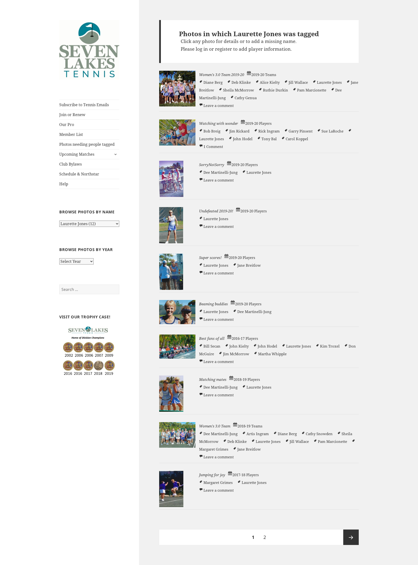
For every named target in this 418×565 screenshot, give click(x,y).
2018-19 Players (247, 379)
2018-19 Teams (250, 426)
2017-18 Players (245, 474)
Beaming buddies (213, 303)
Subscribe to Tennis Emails (84, 104)
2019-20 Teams (263, 74)
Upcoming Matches (76, 154)
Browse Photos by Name (86, 212)
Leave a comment (218, 105)
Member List (71, 134)
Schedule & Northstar (79, 174)
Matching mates (212, 379)
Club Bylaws (70, 164)
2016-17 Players (245, 338)
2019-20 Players (258, 123)
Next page (351, 537)
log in (202, 49)
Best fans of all (211, 338)
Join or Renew (72, 114)
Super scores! (210, 257)
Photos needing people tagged (87, 144)
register (223, 49)
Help (63, 184)
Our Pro (66, 124)
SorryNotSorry (211, 164)
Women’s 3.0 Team (214, 426)
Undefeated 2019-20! (216, 211)
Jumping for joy (212, 474)
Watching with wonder (218, 123)
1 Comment (213, 146)
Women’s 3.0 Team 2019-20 (221, 74)
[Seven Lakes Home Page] (89, 49)
